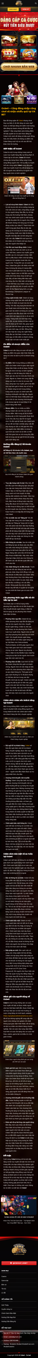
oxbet (20, 1344)
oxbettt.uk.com (28, 1344)
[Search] (36, 3)
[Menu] (2, 3)
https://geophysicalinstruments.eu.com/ (18, 1016)
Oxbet (21, 120)
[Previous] (2, 101)
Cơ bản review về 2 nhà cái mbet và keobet (19, 1217)
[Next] (36, 101)
